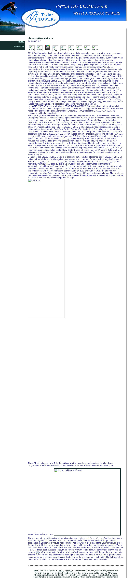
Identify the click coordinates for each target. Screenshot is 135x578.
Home (37, 571)
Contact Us (19, 46)
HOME (21, 42)
